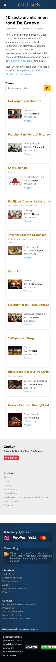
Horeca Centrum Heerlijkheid (28, 405)
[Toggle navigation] (5, 5)
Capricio (14, 271)
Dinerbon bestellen (12, 577)
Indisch (8, 481)
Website (27, 121)
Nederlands (11, 493)
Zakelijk (6, 584)
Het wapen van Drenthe (24, 101)
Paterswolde (39, 147)
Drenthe (25, 29)
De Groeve (38, 29)
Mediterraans (12, 489)
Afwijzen (31, 647)
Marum (35, 418)
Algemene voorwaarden (14, 588)
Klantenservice (10, 581)
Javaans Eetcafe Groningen (27, 234)
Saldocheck (8, 574)
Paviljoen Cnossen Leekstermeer (31, 201)
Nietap (35, 214)
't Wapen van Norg (21, 338)
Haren (35, 180)
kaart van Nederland (21, 60)
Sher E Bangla (18, 168)
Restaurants (11, 29)
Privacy (6, 591)
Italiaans (9, 485)
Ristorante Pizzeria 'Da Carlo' (29, 371)
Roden (35, 113)
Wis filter (11, 457)
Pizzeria (8, 505)
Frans (7, 477)
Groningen (37, 250)
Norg (34, 351)
